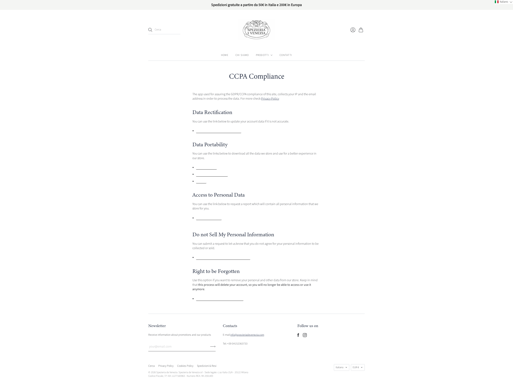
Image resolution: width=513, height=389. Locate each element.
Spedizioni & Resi (206, 366)
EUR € (356, 367)
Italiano (339, 367)
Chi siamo (242, 55)
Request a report (209, 218)
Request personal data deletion (219, 299)
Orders (201, 181)
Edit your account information (218, 131)
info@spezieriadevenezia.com (247, 335)
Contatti (286, 55)
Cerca (151, 366)
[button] (503, 2)
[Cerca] (150, 30)
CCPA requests (206, 167)
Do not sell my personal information (223, 257)
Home (224, 55)
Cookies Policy (185, 366)
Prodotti (262, 55)
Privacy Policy (270, 98)
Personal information (212, 174)
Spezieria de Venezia (166, 372)
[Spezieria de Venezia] (256, 29)
